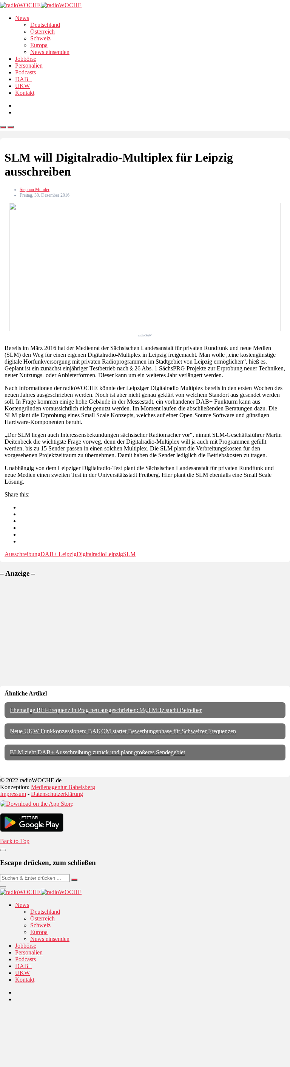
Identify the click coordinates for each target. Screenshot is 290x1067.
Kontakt (24, 92)
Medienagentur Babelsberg (63, 787)
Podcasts (25, 72)
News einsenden (49, 52)
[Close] (3, 850)
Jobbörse (25, 59)
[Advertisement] (56, 631)
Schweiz (40, 38)
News (22, 18)
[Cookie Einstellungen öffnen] (56, 1063)
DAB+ (23, 79)
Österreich (42, 31)
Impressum (13, 794)
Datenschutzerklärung (57, 794)
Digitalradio (91, 554)
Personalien (29, 65)
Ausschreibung (22, 554)
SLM (129, 554)
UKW (22, 86)
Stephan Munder (34, 189)
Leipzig (114, 554)
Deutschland (45, 25)
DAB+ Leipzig (58, 554)
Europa (39, 45)
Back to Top (14, 841)
